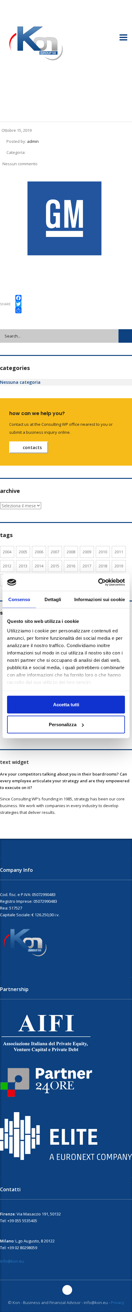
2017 (87, 566)
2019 (119, 566)
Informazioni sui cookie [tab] (99, 599)
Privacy (117, 1302)
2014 (39, 566)
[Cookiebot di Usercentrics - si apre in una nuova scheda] (98, 582)
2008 (71, 552)
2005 (23, 552)
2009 (87, 552)
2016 (71, 566)
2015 (55, 566)
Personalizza (62, 724)
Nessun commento (19, 163)
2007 (55, 552)
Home (5, 94)
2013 (23, 566)
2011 (119, 552)
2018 (103, 566)
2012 (7, 566)
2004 (7, 552)
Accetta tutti (66, 704)
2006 (39, 552)
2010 (103, 552)
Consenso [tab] (19, 599)
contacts (32, 447)
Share (5, 304)
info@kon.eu (12, 1261)
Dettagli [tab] (53, 599)
